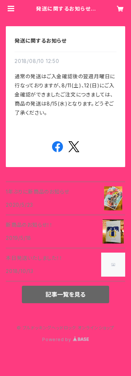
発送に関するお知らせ (41, 40)
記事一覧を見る (65, 294)
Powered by (57, 339)
